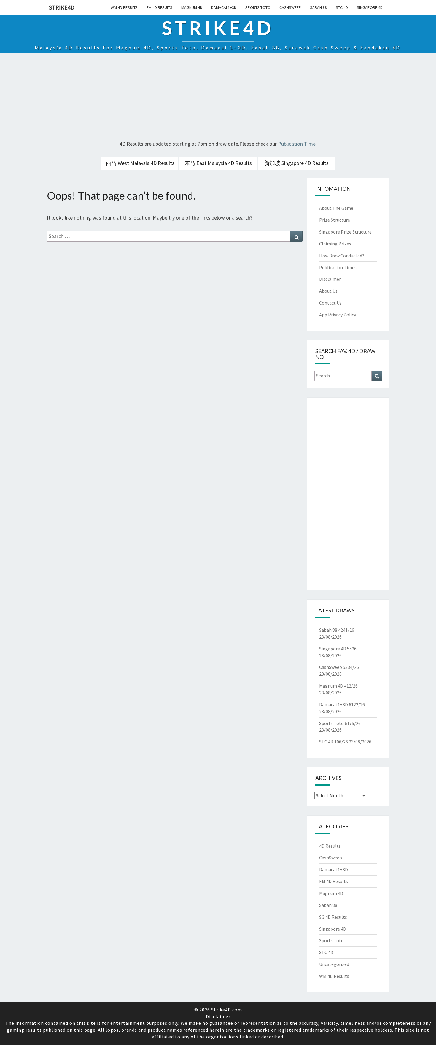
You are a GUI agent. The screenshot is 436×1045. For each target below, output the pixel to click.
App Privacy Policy (337, 315)
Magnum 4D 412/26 (338, 686)
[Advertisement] (218, 97)
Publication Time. (297, 143)
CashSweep (290, 7)
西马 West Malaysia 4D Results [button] (140, 163)
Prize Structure (334, 220)
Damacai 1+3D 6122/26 (342, 704)
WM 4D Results (124, 7)
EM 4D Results (159, 7)
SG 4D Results (333, 917)
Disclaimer (330, 279)
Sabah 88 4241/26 (336, 630)
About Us (328, 291)
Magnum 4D (191, 7)
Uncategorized (334, 964)
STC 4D (342, 7)
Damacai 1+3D (223, 7)
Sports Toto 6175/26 (340, 723)
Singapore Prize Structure (345, 232)
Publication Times (338, 267)
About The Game (336, 208)
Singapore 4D (370, 7)
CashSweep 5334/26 (339, 667)
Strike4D (61, 7)
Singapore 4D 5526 (338, 649)
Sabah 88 (318, 7)
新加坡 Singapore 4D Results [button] (296, 163)
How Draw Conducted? (341, 256)
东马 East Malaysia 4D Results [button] (218, 163)
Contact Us (330, 303)
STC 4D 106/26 (333, 742)
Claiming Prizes (335, 244)
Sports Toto (257, 7)
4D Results (330, 846)
